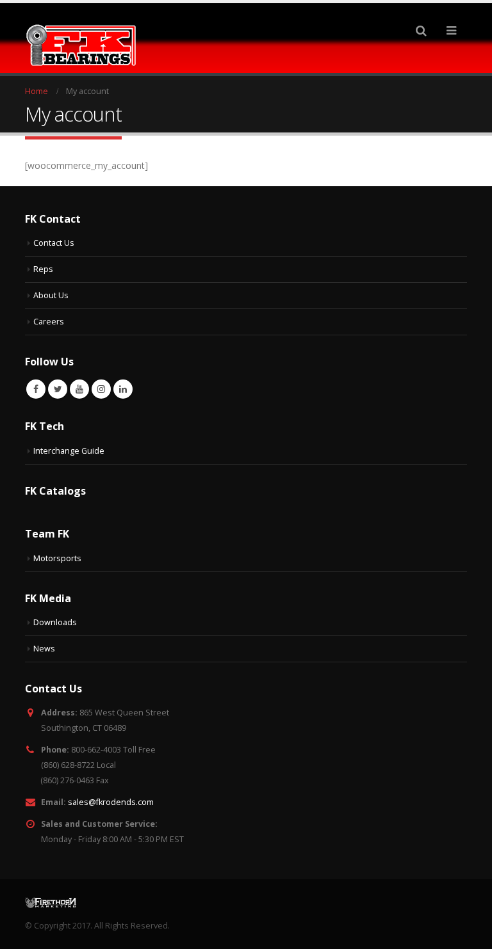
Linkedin (123, 389)
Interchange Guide (68, 450)
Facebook (35, 389)
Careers (48, 321)
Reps (43, 269)
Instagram (101, 389)
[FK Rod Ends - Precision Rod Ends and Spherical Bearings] (81, 45)
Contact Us (53, 242)
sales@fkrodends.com (111, 802)
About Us (51, 295)
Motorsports (57, 558)
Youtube (79, 389)
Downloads (55, 622)
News (44, 648)
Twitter (57, 389)
